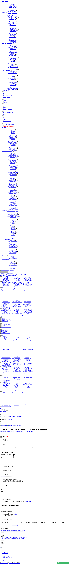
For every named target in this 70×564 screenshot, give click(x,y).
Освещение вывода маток (12, 81)
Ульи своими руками (12, 19)
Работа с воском (12, 182)
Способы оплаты (3, 476)
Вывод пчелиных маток (6, 70)
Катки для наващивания (13, 38)
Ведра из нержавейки (12, 165)
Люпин (6, 387)
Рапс (13, 234)
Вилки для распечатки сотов (12, 152)
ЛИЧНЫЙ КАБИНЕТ (4, 274)
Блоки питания (12, 204)
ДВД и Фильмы (12, 240)
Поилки (13, 257)
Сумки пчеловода (13, 8)
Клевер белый (13, 227)
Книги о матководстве (12, 243)
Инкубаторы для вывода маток (8, 95)
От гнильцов (13, 46)
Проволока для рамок (5, 290)
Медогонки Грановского (13, 140)
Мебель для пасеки (6, 371)
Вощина (12, 26)
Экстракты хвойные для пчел (13, 57)
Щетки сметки (12, 163)
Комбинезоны (6, 277)
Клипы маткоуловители (13, 75)
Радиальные (13, 139)
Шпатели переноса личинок (12, 89)
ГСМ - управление (13, 203)
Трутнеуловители (13, 87)
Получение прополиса (12, 187)
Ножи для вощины (13, 31)
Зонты (13, 189)
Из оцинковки (13, 145)
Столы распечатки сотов (13, 167)
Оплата (3, 550)
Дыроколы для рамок (12, 33)
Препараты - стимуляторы (12, 47)
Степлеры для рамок (12, 39)
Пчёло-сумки (13, 179)
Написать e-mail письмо (4, 408)
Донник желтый (13, 225)
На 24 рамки (17, 339)
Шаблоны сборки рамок (13, 30)
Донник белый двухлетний (27, 384)
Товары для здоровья (5, 259)
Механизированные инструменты (12, 211)
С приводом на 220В (12, 138)
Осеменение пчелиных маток (13, 82)
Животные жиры (12, 262)
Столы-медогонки (13, 150)
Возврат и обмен (5, 553)
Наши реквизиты (3, 411)
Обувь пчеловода (12, 5)
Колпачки (12, 76)
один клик (15, 514)
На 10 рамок (13, 132)
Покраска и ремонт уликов (12, 23)
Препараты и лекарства (13, 258)
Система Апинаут (13, 85)
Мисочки (12, 79)
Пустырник (13, 233)
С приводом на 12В (12, 137)
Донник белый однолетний (12, 224)
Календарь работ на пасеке (13, 241)
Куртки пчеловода (13, 3)
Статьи (3, 559)
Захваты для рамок (13, 154)
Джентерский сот (13, 71)
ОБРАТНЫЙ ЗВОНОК (4, 273)
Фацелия (12, 237)
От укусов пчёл (12, 64)
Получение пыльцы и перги (12, 186)
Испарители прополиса (6, 365)
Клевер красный (13, 228)
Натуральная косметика (13, 265)
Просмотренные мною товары (6, 406)
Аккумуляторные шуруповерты (13, 209)
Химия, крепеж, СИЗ (12, 215)
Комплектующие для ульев (27, 284)
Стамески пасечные (12, 160)
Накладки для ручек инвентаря (13, 156)
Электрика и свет (13, 217)
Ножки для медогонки (13, 148)
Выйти (3, 560)
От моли (12, 60)
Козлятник (13, 229)
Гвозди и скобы (16, 292)
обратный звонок (18, 513)
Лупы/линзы (13, 77)
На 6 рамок (12, 130)
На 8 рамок (13, 131)
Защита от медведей (13, 58)
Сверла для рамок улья (12, 34)
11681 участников (9, 419)
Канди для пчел (12, 54)
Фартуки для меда (13, 10)
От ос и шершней (13, 62)
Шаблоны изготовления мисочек (12, 88)
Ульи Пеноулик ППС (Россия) (13, 13)
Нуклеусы (4, 107)
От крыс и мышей (13, 59)
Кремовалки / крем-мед (12, 180)
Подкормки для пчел (12, 55)
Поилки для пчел (12, 194)
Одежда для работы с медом (12, 173)
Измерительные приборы (17, 359)
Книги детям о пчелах (12, 253)
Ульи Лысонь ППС (12, 14)
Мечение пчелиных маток (12, 78)
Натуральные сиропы (12, 266)
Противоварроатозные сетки (12, 63)
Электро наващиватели (12, 37)
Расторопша (13, 235)
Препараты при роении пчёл (12, 52)
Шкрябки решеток (13, 162)
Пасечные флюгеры (12, 190)
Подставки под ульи (12, 21)
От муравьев (13, 61)
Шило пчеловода (13, 161)
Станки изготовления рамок (12, 29)
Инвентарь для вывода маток (12, 73)
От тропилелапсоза (13, 49)
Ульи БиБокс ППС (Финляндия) (12, 15)
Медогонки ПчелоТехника (12, 142)
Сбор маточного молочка (13, 185)
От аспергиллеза (13, 51)
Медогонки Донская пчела (12, 141)
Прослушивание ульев (13, 198)
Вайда (13, 220)
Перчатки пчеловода (12, 6)
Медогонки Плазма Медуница (28, 341)
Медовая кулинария (13, 244)
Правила (3, 549)
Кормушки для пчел (12, 193)
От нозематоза (12, 48)
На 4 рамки (13, 129)
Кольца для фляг (13, 177)
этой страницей (16, 509)
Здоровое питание (13, 263)
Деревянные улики (13, 18)
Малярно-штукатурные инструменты (13, 216)
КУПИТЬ (2, 536)
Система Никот (5, 119)
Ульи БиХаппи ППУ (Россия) (12, 16)
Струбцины (13, 207)
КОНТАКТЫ (10, 273)
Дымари (12, 153)
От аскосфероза (12, 45)
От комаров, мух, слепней (12, 68)
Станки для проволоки (12, 28)
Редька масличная (17, 389)
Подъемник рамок (13, 41)
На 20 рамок (13, 133)
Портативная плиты (13, 191)
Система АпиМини (13, 84)
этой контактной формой (29, 501)
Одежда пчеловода (5, 1)
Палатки (12, 197)
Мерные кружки (13, 176)
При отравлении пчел (27, 301)
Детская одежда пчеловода (12, 11)
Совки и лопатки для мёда (12, 159)
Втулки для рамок (13, 32)
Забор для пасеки (13, 208)
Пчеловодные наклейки (13, 246)
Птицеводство (4, 255)
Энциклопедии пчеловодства (6, 395)
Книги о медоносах (13, 249)
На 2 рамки (6, 337)
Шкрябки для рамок (13, 35)
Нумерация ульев (12, 20)
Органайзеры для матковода (12, 80)
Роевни (12, 195)
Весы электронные (13, 168)
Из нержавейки (12, 144)
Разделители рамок (13, 42)
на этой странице (15, 525)
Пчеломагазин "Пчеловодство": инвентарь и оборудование (10, 563)
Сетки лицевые (16, 279)
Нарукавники (13, 4)
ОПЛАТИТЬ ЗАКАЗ (15, 274)
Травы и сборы (12, 268)
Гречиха (13, 223)
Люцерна (12, 230)
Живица (12, 261)
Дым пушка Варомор (12, 66)
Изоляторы (12, 72)
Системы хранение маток (13, 86)
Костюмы (12, 2)
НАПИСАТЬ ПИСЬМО (22, 274)
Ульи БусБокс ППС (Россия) (12, 17)
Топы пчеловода (12, 9)
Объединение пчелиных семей (13, 67)
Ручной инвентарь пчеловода (7, 151)
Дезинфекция (12, 53)
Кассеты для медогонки (13, 146)
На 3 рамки (13, 128)
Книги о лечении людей (13, 251)
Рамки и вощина (5, 287)
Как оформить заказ (5, 552)
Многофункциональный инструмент (13, 155)
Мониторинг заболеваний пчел (17, 306)
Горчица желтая (12, 222)
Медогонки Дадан (12, 134)
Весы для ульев (12, 24)
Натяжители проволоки (13, 40)
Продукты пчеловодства (12, 267)
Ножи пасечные (12, 157)
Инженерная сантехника (13, 213)
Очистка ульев (12, 158)
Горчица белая (13, 221)
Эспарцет (12, 238)
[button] (63, 563)
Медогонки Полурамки (13, 136)
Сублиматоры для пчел (12, 56)
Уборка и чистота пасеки (12, 206)
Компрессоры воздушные (13, 205)
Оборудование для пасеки (6, 188)
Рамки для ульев (12, 27)
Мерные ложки (12, 178)
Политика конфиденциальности (7, 557)
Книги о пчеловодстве (12, 248)
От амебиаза (13, 50)
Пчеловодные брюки (12, 7)
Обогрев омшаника (13, 196)
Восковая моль (12, 260)
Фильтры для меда (13, 166)
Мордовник (13, 231)
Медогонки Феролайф (12, 143)
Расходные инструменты (13, 212)
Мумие (13, 264)
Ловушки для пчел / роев (28, 368)
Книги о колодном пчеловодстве (27, 392)
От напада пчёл (5, 304)
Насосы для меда (13, 175)
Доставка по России (5, 556)
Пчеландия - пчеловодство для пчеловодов (14, 416)
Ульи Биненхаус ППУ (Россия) (17, 282)
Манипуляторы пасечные (13, 200)
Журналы (12, 250)
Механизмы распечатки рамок (13, 172)
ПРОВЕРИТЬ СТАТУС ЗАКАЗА (5, 275)
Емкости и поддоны (12, 174)
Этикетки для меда (13, 169)
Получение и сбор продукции (7, 362)
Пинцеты (12, 83)
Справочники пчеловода (13, 247)
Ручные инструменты (16, 377)
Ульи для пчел (4, 12)
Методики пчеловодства (13, 245)
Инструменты (4, 210)
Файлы (13, 254)
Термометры (17, 373)
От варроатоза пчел (13, 44)
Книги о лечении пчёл (12, 242)
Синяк (13, 236)
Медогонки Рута (12, 135)
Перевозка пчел (12, 202)
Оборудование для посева (12, 219)
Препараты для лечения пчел (7, 43)
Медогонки (4, 127)
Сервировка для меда (12, 183)
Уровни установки (13, 22)
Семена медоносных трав (6, 218)
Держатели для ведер (12, 181)
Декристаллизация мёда (6, 357)
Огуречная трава (13, 232)
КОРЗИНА (9, 274)
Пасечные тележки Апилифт (12, 192)
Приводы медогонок (12, 149)
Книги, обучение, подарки (6, 239)
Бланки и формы (13, 252)
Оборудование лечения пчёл (12, 69)
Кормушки (12, 256)
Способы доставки (4, 464)
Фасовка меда (12, 171)
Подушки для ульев (13, 25)
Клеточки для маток (12, 74)
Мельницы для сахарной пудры (13, 201)
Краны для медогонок (12, 147)
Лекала (13, 36)
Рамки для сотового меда (13, 184)
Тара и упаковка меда (12, 164)
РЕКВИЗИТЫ (13, 275)
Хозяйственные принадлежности (12, 214)
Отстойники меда (13, 170)
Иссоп (13, 226)
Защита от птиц (12, 65)
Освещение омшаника (12, 199)
